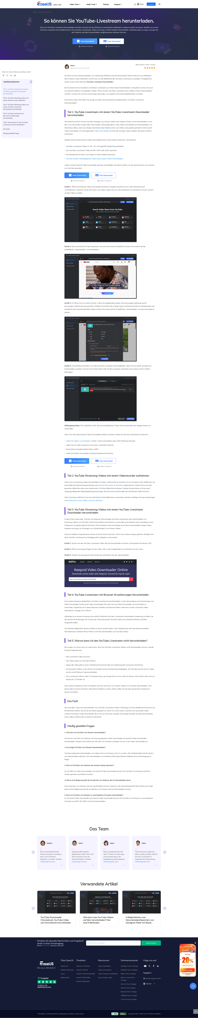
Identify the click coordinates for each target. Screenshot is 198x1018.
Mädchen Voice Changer (129, 970)
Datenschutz (65, 977)
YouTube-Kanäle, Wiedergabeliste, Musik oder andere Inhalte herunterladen (94, 159)
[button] (165, 852)
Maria (72, 65)
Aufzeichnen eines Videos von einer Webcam (85, 500)
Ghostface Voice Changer (129, 966)
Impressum (64, 966)
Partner (106, 4)
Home (35, 12)
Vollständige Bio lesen (47, 862)
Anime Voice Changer (128, 988)
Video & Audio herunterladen (108, 974)
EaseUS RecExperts (83, 981)
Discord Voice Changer (128, 984)
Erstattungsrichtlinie (52, 1013)
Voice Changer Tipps (105, 977)
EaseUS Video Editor (84, 977)
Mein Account (80, 1013)
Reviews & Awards (67, 970)
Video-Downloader (101, 131)
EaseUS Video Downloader (86, 974)
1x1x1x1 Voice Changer (129, 999)
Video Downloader (45, 12)
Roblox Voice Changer (128, 974)
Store (142, 4)
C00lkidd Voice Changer (129, 995)
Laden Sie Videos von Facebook (78, 441)
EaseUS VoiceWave (83, 966)
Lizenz (63, 974)
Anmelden (151, 4)
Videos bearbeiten (104, 966)
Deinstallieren (41, 1013)
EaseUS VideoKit (82, 970)
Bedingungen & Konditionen (67, 1013)
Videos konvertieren (104, 970)
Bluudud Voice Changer (129, 992)
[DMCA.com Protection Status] (124, 1013)
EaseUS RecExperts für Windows (110, 485)
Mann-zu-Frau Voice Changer (128, 979)
